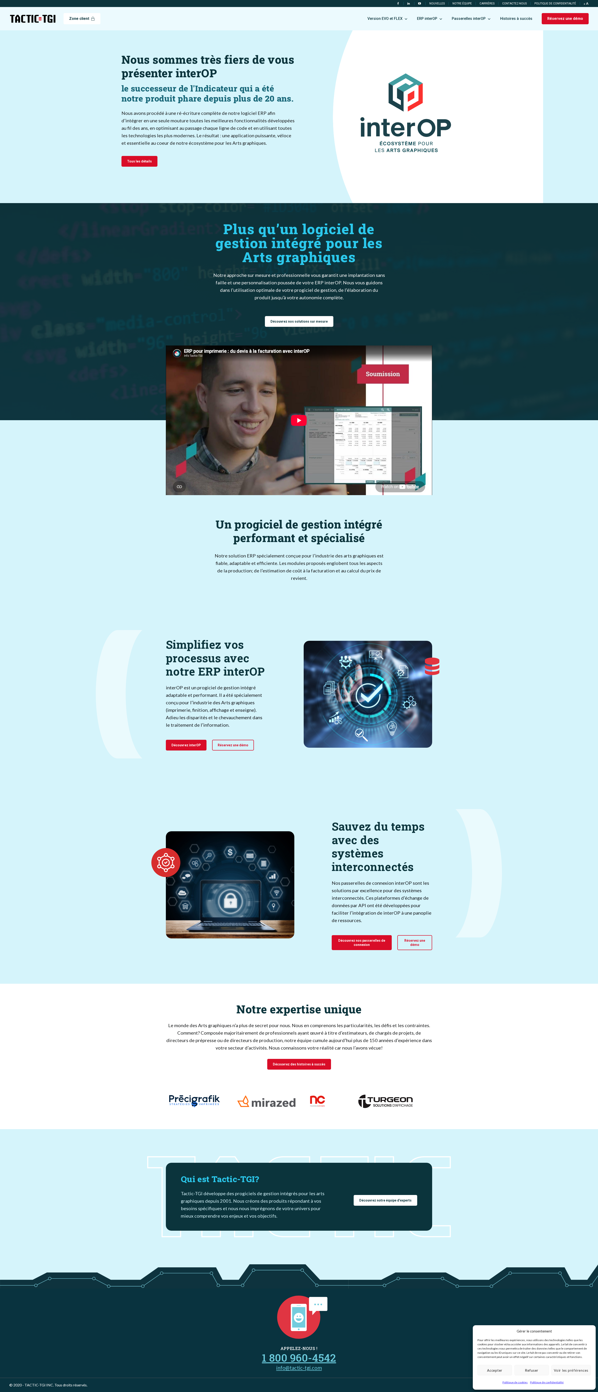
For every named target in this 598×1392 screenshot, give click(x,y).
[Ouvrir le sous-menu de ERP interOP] (440, 18)
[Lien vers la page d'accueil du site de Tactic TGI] (32, 18)
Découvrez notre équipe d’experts (385, 1200)
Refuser (531, 1370)
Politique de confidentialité (547, 1382)
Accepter (494, 1370)
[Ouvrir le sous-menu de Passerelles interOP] (489, 18)
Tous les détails (139, 161)
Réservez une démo (233, 745)
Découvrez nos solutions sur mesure (299, 321)
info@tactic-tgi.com (299, 1368)
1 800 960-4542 (299, 1357)
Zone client (79, 18)
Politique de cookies (515, 1382)
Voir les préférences (571, 1370)
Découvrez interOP (186, 745)
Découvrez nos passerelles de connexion (361, 943)
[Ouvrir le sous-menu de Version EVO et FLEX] (406, 18)
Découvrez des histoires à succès (299, 1064)
